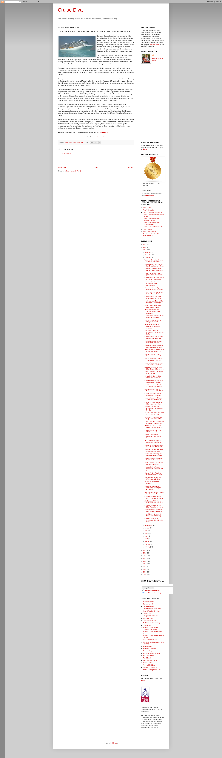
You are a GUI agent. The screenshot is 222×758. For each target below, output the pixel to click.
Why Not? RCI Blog (149, 665)
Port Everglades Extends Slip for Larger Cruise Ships (154, 301)
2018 (145, 247)
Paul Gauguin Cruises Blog (151, 623)
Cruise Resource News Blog (152, 609)
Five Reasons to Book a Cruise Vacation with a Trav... (154, 493)
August (147, 528)
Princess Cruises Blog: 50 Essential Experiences (151, 628)
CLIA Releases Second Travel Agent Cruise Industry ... (154, 381)
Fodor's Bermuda (148, 210)
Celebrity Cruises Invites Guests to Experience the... (154, 355)
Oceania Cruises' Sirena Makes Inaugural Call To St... (154, 390)
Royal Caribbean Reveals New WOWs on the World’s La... (154, 422)
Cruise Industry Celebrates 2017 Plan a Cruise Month (154, 497)
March (147, 541)
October (147, 257)
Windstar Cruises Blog (150, 667)
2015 (145, 553)
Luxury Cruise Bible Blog (150, 616)
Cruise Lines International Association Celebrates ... (153, 394)
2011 (145, 564)
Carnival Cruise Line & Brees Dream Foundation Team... (154, 337)
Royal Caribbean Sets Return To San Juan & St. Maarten (154, 293)
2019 (145, 244)
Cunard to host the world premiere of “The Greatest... (154, 274)
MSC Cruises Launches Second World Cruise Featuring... (152, 311)
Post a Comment (66, 153)
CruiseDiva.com (155, 44)
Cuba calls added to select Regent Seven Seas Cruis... (154, 269)
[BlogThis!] (93, 142)
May (146, 536)
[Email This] (91, 142)
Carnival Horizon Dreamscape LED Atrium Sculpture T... (154, 278)
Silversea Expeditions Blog (151, 653)
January (147, 547)
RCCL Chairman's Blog (150, 640)
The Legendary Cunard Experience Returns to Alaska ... (152, 326)
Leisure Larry (147, 613)
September (148, 525)
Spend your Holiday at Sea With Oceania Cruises (153, 478)
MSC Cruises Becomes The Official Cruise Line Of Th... (154, 426)
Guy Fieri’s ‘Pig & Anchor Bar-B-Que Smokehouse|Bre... (154, 418)
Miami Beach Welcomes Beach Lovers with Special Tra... (154, 350)
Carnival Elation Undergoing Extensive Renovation (153, 459)
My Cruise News (148, 618)
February (148, 544)
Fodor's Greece (147, 229)
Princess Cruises (101, 136)
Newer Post (62, 167)
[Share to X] (95, 142)
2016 (145, 550)
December (148, 252)
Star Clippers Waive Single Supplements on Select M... (154, 385)
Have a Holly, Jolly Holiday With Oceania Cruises (153, 377)
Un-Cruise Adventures (150, 660)
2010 (145, 566)
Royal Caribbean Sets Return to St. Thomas (154, 372)
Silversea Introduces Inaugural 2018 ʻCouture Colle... (154, 413)
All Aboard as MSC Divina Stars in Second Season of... (154, 501)
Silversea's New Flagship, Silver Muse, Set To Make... (154, 474)
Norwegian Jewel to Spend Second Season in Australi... (154, 288)
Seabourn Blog (147, 646)
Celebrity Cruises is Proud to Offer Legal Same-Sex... (153, 403)
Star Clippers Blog (148, 655)
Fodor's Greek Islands (149, 231)
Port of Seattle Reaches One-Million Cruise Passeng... (154, 515)
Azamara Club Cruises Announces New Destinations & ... (152, 283)
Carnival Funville (148, 604)
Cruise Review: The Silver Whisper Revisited (153, 321)
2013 (145, 558)
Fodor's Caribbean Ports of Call (152, 212)
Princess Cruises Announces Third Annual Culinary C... (154, 363)
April (146, 539)
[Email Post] (87, 142)
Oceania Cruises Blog (150, 620)
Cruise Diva (70, 10)
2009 (145, 569)
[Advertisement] (96, 160)
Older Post (130, 167)
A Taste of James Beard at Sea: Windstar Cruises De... (154, 316)
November (148, 255)
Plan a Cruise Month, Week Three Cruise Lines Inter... (153, 359)
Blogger (114, 743)
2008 (145, 572)
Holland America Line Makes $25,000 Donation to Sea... (154, 446)
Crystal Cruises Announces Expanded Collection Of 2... (154, 342)
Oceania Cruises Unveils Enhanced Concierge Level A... (154, 468)
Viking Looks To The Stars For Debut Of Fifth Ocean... (154, 463)
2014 (145, 556)
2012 (145, 561)
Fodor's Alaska (147, 207)
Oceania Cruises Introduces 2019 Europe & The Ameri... (154, 368)
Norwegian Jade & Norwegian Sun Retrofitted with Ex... (154, 346)
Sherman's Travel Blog (150, 648)
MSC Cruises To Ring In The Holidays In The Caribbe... (154, 441)
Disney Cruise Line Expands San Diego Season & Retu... (154, 265)
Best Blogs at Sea (148, 602)
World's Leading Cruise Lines (152, 670)
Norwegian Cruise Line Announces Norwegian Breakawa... (153, 487)
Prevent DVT (147, 625)
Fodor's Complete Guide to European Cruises (151, 223)
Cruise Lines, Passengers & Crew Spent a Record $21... (154, 454)
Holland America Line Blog (151, 611)
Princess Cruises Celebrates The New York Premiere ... (154, 398)
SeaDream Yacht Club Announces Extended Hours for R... (154, 332)
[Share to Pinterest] (100, 142)
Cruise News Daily (148, 606)
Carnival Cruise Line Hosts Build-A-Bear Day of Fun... (154, 297)
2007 (145, 575)
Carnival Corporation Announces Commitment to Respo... (154, 520)
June (146, 533)
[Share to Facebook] (97, 142)
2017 (145, 250)
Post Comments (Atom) (73, 171)
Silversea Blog (147, 651)
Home (96, 167)
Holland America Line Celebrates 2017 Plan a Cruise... (153, 436)
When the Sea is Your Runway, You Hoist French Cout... (154, 260)
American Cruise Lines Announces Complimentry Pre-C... (154, 408)
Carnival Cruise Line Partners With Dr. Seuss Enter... (154, 431)
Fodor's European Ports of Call (152, 227)
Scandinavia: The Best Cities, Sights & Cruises (152, 234)
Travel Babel (147, 658)
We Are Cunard (147, 662)
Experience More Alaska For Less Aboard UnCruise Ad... (154, 510)
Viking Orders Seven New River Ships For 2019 (153, 306)
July (146, 530)
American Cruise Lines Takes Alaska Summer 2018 (154, 450)
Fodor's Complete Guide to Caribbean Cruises (151, 219)
